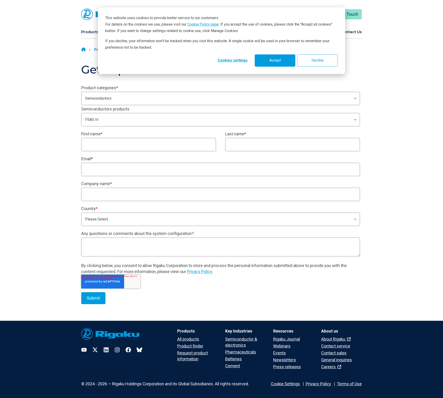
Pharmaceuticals (240, 352)
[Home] (83, 50)
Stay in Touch (345, 14)
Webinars (281, 346)
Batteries (233, 358)
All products (188, 339)
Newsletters (284, 359)
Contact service (335, 346)
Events (279, 352)
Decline (317, 60)
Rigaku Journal (286, 339)
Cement (232, 365)
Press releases (287, 366)
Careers (329, 366)
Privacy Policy (199, 271)
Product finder (190, 346)
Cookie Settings (285, 383)
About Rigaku (333, 339)
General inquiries (336, 359)
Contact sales (334, 352)
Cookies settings (233, 60)
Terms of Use (349, 383)
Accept (275, 60)
